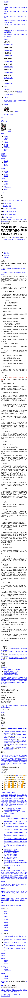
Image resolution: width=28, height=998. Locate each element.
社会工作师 (7, 147)
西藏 (12, 214)
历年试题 (21, 34)
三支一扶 (17, 20)
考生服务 (3, 953)
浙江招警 (12, 872)
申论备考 (11, 30)
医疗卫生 (17, 7)
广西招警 (9, 875)
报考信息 (6, 161)
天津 (7, 208)
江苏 (7, 200)
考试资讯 (3, 158)
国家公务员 (7, 7)
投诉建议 (3, 985)
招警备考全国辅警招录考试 (11, 674)
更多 (5, 150)
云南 (7, 214)
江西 (15, 200)
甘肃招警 (19, 877)
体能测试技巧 (4, 891)
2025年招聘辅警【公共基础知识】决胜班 (14, 811)
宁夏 (4, 211)
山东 (4, 200)
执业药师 (23, 25)
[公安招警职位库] (4, 667)
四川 (4, 214)
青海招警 (9, 877)
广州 (2, 798)
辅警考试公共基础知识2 (10, 855)
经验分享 (16, 34)
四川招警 (24, 877)
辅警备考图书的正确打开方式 (12, 865)
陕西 (12, 211)
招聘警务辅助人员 (22, 728)
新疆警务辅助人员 (12, 728)
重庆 (15, 214)
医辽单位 (17, 11)
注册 (2, 120)
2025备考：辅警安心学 (10, 813)
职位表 (24, 648)
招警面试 (8, 792)
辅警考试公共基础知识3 (10, 854)
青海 (10, 211)
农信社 (22, 16)
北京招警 (3, 870)
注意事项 (18, 884)
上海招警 (4, 875)
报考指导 (3, 888)
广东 (4, 203)
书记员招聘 (4, 155)
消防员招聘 (4, 156)
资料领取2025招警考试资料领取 (12, 670)
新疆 (7, 211)
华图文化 (16, 100)
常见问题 (10, 891)
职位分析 (19, 891)
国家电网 (12, 11)
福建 (18, 200)
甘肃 (15, 211)
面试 (4, 905)
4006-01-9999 (4, 121)
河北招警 (5, 874)
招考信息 (3, 816)
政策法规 (6, 165)
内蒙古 (21, 804)
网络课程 (10, 44)
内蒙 (15, 208)
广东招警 (8, 870)
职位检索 (6, 919)
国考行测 (6, 34)
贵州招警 (3, 878)
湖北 (7, 206)
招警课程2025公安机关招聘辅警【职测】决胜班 (13, 677)
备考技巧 (6, 186)
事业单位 (12, 7)
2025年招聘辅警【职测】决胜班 (12, 810)
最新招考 (6, 911)
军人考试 (12, 16)
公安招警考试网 (15, 237)
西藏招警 (8, 878)
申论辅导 (6, 183)
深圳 (21, 798)
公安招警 (12, 20)
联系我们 (13, 101)
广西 (7, 203)
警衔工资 (12, 885)
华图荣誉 (8, 990)
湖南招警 (15, 874)
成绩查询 (6, 650)
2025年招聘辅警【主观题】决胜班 (13, 808)
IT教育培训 (17, 25)
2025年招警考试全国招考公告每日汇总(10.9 (15, 822)
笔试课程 (6, 254)
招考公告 (6, 975)
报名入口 (23, 884)
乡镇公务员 (7, 25)
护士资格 (17, 16)
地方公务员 (7, 11)
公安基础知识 (7, 187)
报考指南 (6, 164)
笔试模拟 (6, 174)
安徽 (12, 200)
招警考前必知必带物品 (10, 859)
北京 (4, 208)
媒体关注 (8, 101)
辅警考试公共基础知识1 (10, 857)
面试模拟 (6, 176)
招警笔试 (3, 792)
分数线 (15, 891)
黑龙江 (10, 217)
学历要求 (13, 884)
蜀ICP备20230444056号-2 (7, 994)
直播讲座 (6, 916)
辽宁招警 (23, 870)
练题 (2, 908)
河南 (4, 206)
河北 (10, 208)
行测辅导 (6, 181)
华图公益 (14, 990)
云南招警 (6, 872)
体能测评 (23, 898)
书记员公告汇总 (20, 658)
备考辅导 (3, 178)
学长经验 (12, 900)
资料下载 (6, 930)
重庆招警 (13, 878)
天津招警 (14, 875)
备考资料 (8, 816)
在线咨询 (6, 961)
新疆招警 (5, 221)
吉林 (7, 217)
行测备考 (6, 30)
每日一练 (18, 905)
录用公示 (23, 651)
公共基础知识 (7, 971)
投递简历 (17, 112)
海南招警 (22, 872)
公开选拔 (10, 22)
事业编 (5, 139)
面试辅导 (6, 184)
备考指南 (17, 900)
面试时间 (18, 651)
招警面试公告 (12, 651)
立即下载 (19, 92)
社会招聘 (6, 114)
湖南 (10, 206)
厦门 (10, 795)
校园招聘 (10, 114)
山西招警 (21, 874)
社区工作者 (7, 20)
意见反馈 (10, 991)
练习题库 (6, 94)
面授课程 (6, 44)
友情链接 (16, 991)
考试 (2, 902)
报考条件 (8, 884)
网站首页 (6, 963)
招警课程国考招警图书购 (10, 673)
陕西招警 (14, 877)
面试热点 (8, 32)
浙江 (10, 200)
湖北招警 (10, 874)
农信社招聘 (7, 149)
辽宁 (4, 217)
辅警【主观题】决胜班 (15, 655)
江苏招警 (18, 870)
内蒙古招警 (20, 875)
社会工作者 (7, 142)
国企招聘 (6, 146)
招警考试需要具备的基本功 (11, 851)
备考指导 (3, 966)
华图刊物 (21, 100)
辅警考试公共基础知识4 (10, 852)
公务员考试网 (11, 220)
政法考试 (3, 133)
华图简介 (6, 100)
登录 (2, 117)
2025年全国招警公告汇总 (15, 648)
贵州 (10, 214)
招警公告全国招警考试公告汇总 (12, 671)
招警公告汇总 (12, 658)
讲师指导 (6, 189)
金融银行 (23, 7)
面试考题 (6, 172)
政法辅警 (3, 955)
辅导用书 (3, 192)
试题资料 (3, 168)
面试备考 (16, 30)
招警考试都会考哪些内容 (10, 849)
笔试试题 (6, 171)
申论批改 (10, 94)
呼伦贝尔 (13, 798)
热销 (3, 712)
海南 (10, 203)
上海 (20, 200)
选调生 (12, 25)
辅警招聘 (3, 153)
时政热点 (6, 162)
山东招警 (13, 870)
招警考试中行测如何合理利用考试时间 (14, 860)
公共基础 (21, 30)
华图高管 (11, 100)
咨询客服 (6, 255)
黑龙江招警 (24, 878)
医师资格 (23, 20)
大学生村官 (7, 16)
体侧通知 (3, 893)
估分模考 (8, 36)
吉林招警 (18, 878)
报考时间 (24, 891)
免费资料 (3, 973)
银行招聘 (23, 11)
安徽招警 (17, 872)
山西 (12, 208)
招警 (17, 220)
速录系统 (6, 914)
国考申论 (11, 34)
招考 (21, 220)
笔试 (2, 905)
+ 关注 (9, 131)
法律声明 (5, 991)
